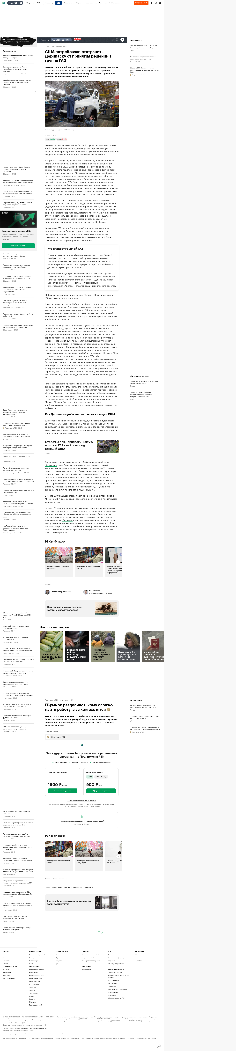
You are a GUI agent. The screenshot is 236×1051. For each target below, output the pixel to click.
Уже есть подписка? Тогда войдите (81, 800)
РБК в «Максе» (55, 541)
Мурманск (32, 1002)
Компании (6, 258)
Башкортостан (34, 966)
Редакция (111, 961)
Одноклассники (61, 958)
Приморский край (35, 1005)
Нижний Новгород (35, 978)
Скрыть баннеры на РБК (90, 955)
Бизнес (5, 921)
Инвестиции (7, 698)
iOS (135, 955)
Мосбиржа (24, 1028)
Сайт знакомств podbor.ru (117, 989)
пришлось (88, 423)
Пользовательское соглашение (67, 1038)
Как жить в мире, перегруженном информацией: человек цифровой (143, 706)
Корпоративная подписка (91, 961)
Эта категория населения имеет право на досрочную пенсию (144, 717)
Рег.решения (112, 983)
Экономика (7, 709)
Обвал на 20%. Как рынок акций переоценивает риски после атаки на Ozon (144, 70)
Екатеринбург (34, 958)
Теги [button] (55, 878)
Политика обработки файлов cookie (142, 1038)
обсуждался (51, 464)
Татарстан (32, 987)
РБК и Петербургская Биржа (13, 472)
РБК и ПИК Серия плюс (11, 185)
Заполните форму (81, 824)
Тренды (132, 710)
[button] (151, 3)
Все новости (9, 51)
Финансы (6, 969)
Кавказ (31, 996)
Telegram (59, 961)
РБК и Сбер (7, 863)
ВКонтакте (59, 955)
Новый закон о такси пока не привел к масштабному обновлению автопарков (145, 728)
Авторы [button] (48, 584)
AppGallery (138, 961)
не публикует (74, 221)
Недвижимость (8, 653)
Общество (6, 87)
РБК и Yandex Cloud (10, 675)
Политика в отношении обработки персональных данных (103, 1038)
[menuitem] (33, 3)
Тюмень (32, 990)
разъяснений (63, 154)
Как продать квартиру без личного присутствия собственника (143, 58)
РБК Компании (135, 61)
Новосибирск (34, 961)
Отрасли (6, 720)
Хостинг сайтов (113, 980)
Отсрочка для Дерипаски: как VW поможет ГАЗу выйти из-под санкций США (69, 445)
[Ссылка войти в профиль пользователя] (160, 3)
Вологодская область (36, 969)
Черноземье (33, 993)
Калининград (33, 972)
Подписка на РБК (88, 958)
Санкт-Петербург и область (39, 955)
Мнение (5, 439)
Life (131, 721)
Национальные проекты (11, 73)
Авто (4, 619)
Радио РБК (12, 3)
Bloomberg (96, 483)
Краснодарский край (36, 975)
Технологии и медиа (10, 506)
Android (137, 958)
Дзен (57, 964)
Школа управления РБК (116, 998)
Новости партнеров (54, 627)
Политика (6, 196)
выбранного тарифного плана (104, 804)
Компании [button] (63, 878)
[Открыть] (18, 3)
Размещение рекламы (116, 964)
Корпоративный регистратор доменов (118, 976)
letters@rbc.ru (23, 1022)
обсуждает (67, 520)
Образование (7, 60)
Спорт (5, 495)
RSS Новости (86, 969)
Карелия (32, 999)
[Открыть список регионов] (151, 3)
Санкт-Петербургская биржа (39, 1028)
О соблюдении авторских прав (41, 1038)
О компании (112, 955)
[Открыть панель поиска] (155, 2)
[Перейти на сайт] (18, 42)
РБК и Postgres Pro (9, 532)
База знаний (7, 975)
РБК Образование (9, 978)
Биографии (7, 972)
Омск (31, 964)
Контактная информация (116, 958)
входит (60, 507)
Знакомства (112, 986)
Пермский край (34, 981)
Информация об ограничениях (15, 1038)
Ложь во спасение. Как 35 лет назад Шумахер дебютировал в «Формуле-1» (144, 46)
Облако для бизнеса (115, 972)
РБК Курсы (112, 995)
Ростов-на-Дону (34, 984)
